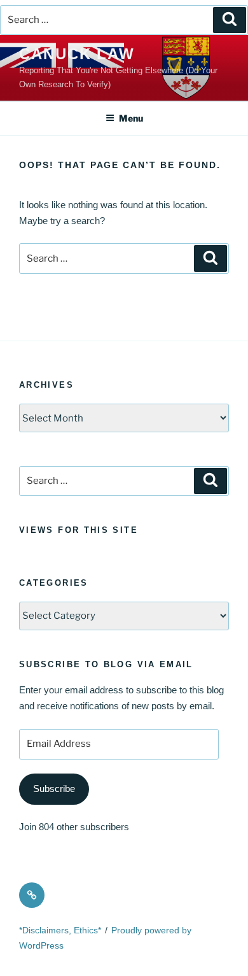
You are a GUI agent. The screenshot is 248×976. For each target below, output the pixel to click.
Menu (131, 118)
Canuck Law (77, 53)
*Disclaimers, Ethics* (60, 930)
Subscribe (54, 788)
